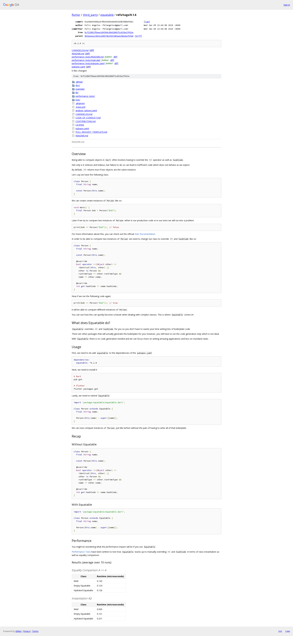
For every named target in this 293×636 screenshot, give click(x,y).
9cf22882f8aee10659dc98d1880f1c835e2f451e (109, 32)
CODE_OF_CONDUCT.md (88, 117)
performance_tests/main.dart (86, 60)
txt (280, 631)
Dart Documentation (145, 234)
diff (138, 36)
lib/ (77, 92)
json (287, 631)
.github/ (79, 81)
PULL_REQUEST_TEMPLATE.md (91, 132)
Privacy (26, 631)
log (147, 21)
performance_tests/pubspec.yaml (88, 63)
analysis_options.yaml (86, 110)
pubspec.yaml (78, 66)
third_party (90, 15)
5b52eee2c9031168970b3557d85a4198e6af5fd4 (109, 36)
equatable (107, 15)
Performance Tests (81, 551)
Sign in (287, 4)
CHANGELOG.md (80, 50)
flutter (76, 15)
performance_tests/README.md (88, 56)
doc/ (78, 85)
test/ (78, 99)
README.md (78, 53)
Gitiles (18, 631)
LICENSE (80, 124)
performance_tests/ (85, 96)
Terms (35, 631)
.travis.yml (80, 107)
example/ (80, 89)
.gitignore (80, 103)
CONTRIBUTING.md (86, 121)
